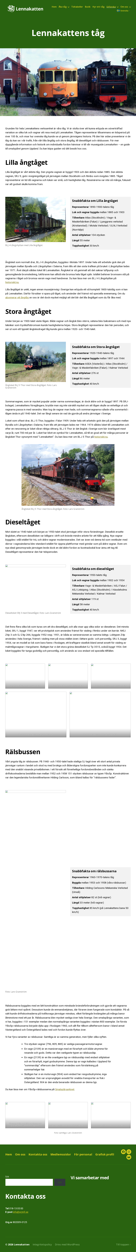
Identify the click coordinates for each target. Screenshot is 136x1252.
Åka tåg (63, 7)
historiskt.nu (12, 282)
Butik (87, 7)
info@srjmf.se (20, 1212)
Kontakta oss (38, 1154)
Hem (54, 7)
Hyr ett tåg (98, 7)
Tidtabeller (77, 7)
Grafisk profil (104, 1154)
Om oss (124, 7)
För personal (83, 1154)
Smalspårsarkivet (64, 1089)
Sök (7, 1176)
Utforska (111, 7)
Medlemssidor (60, 1154)
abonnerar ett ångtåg (17, 297)
